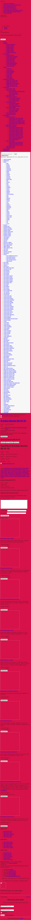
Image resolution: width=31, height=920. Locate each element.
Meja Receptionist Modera (15, 138)
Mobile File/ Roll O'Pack (8, 377)
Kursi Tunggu (6, 289)
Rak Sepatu (6, 396)
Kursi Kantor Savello (11, 107)
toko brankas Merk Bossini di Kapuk (17, 475)
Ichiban (8, 192)
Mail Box (5, 338)
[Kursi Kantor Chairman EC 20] (10, 815)
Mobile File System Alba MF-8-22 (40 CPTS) (11, 781)
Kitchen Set (6, 266)
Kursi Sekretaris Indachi (14, 106)
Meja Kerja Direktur (8, 350)
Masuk (2, 915)
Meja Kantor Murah (8, 346)
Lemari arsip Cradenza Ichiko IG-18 (9, 751)
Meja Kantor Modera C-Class (16, 130)
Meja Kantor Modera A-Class (16, 127)
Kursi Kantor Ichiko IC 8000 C (7, 538)
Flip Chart (5, 250)
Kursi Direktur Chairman (14, 98)
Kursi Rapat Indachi (13, 104)
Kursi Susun (6, 287)
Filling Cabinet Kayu (7, 247)
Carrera (8, 167)
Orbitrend (8, 206)
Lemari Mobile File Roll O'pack (10, 318)
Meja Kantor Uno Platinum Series (17, 120)
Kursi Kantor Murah (8, 279)
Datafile (8, 174)
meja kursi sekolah (7, 354)
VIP (7, 222)
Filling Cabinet (6, 149)
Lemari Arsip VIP (10, 55)
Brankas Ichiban (10, 46)
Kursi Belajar (6, 270)
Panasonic (8, 207)
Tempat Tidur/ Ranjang (8, 405)
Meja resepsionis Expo (8, 358)
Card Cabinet (6, 237)
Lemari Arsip (6, 54)
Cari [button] (15, 154)
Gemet (8, 190)
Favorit (8, 186)
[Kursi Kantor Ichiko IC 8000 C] (10, 537)
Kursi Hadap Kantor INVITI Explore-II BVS (13, 10)
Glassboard (6, 253)
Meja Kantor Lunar (10, 146)
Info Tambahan (9, 442)
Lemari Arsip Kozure (11, 58)
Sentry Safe (9, 217)
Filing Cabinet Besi (7, 245)
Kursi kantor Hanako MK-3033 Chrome (10, 599)
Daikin (7, 171)
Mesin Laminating (7, 364)
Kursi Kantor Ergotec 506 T (9, 7)
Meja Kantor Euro (10, 147)
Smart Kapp (6, 401)
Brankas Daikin (9, 48)
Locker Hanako (7, 332)
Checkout (3, 39)
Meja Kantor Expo (10, 141)
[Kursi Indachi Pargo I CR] (10, 719)
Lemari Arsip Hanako (8, 308)
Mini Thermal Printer (8, 368)
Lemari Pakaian (7, 320)
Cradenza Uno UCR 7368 (6, 568)
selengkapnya (4, 790)
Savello (8, 212)
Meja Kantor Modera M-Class (16, 133)
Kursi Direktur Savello (14, 108)
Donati (8, 175)
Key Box (5, 265)
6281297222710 (12, 872)
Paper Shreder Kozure (8, 387)
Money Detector (7, 380)
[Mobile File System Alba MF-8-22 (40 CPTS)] (10, 780)
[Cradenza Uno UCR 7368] (10, 566)
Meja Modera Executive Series (16, 137)
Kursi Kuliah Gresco (10, 257)
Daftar (21, 918)
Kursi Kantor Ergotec (11, 114)
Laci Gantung (6, 293)
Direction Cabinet (7, 242)
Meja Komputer (7, 353)
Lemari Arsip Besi (7, 297)
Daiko (7, 172)
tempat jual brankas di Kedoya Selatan (13, 473)
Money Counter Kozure (8, 378)
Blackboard (6, 160)
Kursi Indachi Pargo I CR (6, 720)
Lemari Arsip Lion (10, 60)
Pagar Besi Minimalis (8, 381)
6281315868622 (12, 874)
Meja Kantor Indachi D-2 (9, 3)
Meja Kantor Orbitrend (11, 124)
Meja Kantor (6, 115)
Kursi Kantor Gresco (11, 112)
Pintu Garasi (6, 391)
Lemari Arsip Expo (7, 305)
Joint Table (5, 262)
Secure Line (9, 215)
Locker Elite (9, 76)
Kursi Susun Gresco (10, 258)
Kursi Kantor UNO (10, 95)
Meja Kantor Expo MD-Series (16, 142)
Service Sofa (6, 400)
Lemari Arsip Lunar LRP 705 (9, 9)
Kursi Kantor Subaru (11, 90)
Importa (8, 198)
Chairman (8, 168)
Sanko (7, 211)
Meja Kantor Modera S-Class (16, 134)
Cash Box (5, 239)
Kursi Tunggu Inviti (7, 290)
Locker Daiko (9, 78)
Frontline (8, 187)
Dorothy (8, 176)
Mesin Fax (5, 361)
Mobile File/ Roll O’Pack (8, 79)
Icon (7, 195)
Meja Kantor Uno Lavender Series (17, 123)
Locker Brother (9, 72)
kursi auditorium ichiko (8, 267)
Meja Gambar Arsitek (8, 342)
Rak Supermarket (7, 399)
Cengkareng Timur (7, 468)
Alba (7, 163)
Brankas (5, 43)
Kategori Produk (4, 155)
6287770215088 (12, 873)
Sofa (4, 403)
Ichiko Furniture (10, 194)
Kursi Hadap (6, 273)
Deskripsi (3, 442)
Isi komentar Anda (5, 499)
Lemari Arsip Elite (10, 66)
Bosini (7, 164)
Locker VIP (8, 68)
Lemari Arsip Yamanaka (11, 56)
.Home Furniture (7, 159)
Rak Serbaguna (6, 397)
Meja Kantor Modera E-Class (16, 131)
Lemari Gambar (7, 317)
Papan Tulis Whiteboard (9, 385)
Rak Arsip (5, 393)
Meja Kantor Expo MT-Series (16, 145)
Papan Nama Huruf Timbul (9, 384)
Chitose (5, 241)
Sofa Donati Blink (7, 13)
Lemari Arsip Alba (10, 59)
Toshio (8, 218)
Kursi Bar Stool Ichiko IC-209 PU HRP (12, 5)
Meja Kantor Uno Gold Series (16, 119)
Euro (7, 183)
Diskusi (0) (16, 442)
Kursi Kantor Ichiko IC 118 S (7, 630)
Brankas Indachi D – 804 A (7, 660)
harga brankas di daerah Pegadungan (12, 469)
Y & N (7, 223)
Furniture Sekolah (7, 251)
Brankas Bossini (10, 47)
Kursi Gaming (6, 271)
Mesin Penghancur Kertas (9, 365)
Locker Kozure (9, 70)
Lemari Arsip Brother (11, 64)
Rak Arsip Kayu (6, 395)
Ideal (7, 196)
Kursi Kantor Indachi (11, 102)
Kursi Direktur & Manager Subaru (17, 91)
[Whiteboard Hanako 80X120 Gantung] (10, 689)
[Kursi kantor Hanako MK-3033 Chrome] (10, 597)
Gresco (5, 254)
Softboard (5, 404)
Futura (7, 188)
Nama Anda (3, 510)
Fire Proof (5, 249)
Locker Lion (9, 75)
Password (3, 908)
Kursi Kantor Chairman (11, 96)
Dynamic (8, 178)
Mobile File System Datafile (9, 372)
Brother (8, 166)
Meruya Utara (11, 472)
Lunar (7, 203)
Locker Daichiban (10, 71)
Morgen (8, 204)
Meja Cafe (5, 341)
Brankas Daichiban (10, 44)
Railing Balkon (6, 392)
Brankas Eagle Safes (11, 52)
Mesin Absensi (6, 360)
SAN (7, 210)
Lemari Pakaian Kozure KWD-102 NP (12, 11)
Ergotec (8, 182)
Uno (7, 221)
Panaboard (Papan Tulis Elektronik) (11, 383)
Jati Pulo (24, 469)
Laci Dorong (6, 291)
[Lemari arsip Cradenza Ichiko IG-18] (10, 750)
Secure (8, 214)
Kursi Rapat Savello (13, 110)
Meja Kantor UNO (10, 116)
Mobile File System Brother (12, 83)
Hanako (8, 191)
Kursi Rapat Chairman (14, 99)
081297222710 (12, 870)
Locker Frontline (7, 330)
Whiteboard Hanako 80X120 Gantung (9, 691)
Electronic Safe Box (8, 243)
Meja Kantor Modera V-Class (16, 135)
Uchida (8, 219)
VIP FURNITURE (7, 409)
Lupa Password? (10, 915)
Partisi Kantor (6, 388)
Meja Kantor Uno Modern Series (16, 122)
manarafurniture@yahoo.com (13, 876)
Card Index (5, 238)
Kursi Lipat (5, 285)
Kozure (8, 200)
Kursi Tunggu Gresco (11, 259)
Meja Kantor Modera (11, 126)
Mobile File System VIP (11, 82)
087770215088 (9, 869)
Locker (5, 67)
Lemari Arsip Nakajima (8, 314)
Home (4, 41)
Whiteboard (6, 150)
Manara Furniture (13, 863)
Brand (4, 162)
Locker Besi (6, 324)
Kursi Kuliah (6, 283)
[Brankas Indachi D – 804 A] (10, 658)
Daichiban (8, 170)
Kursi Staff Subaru (13, 92)
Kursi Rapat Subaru (13, 94)
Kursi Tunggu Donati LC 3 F (9, 6)
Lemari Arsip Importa (8, 309)
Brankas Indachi (10, 50)
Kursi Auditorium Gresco (12, 255)
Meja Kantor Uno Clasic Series (16, 118)
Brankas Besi (6, 226)
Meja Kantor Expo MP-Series (16, 143)
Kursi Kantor (6, 87)
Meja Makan (6, 356)
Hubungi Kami (4, 436)
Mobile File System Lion (11, 86)
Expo (7, 184)
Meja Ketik (5, 352)
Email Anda (3, 513)
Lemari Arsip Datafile (8, 302)
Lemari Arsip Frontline (8, 306)
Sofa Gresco (9, 261)
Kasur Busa (6, 263)
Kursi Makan (6, 286)
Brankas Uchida (10, 51)
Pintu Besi (5, 389)
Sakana (8, 208)
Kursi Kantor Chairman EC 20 (7, 816)
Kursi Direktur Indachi (14, 103)
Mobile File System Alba (11, 80)
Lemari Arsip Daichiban (11, 63)
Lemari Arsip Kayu (7, 310)
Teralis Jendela (6, 407)
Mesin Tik (5, 366)
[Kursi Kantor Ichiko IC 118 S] (10, 628)
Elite (7, 180)
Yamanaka (5, 412)
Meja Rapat (6, 357)
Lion (7, 202)
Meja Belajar (6, 340)
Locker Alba (9, 74)
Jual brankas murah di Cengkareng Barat (20, 471)
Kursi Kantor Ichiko (10, 88)
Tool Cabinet (6, 408)
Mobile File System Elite (11, 84)
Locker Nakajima (7, 336)
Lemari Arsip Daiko (10, 62)
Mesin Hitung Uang (7, 362)
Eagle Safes (9, 179)
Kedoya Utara (4, 472)
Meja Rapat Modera (14, 139)
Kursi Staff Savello (13, 111)
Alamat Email (4, 905)
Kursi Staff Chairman (14, 100)
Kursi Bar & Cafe (7, 269)
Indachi (8, 199)
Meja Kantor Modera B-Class (16, 129)
